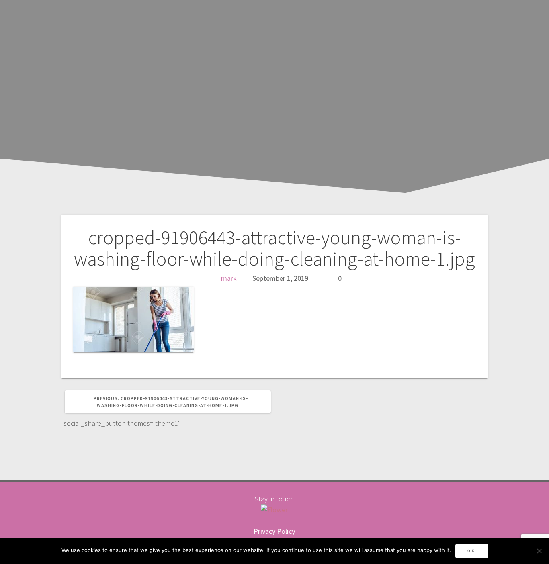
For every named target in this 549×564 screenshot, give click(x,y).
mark (229, 278)
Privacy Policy (274, 531)
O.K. (471, 551)
